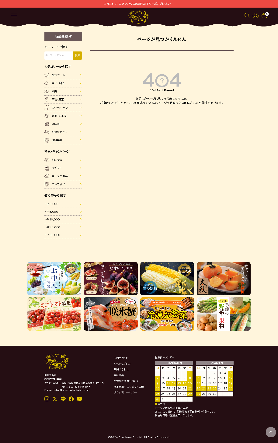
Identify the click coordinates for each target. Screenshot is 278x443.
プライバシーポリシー (125, 392)
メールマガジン (122, 364)
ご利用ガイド (121, 358)
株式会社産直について (126, 381)
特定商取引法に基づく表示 (129, 387)
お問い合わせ (121, 369)
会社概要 (119, 375)
